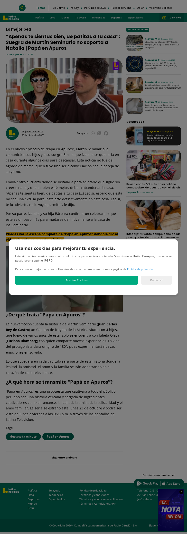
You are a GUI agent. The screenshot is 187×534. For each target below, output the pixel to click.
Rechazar (156, 280)
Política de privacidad (140, 269)
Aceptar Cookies (76, 280)
